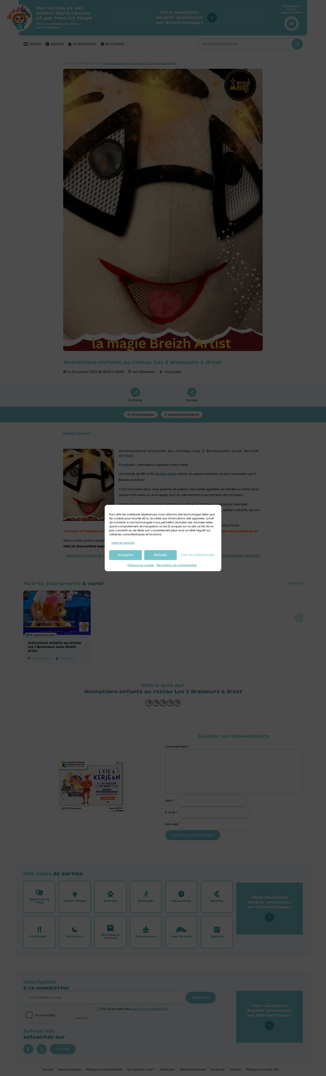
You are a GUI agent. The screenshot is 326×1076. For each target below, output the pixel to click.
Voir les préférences (197, 555)
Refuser (160, 555)
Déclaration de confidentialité (176, 565)
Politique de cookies (141, 565)
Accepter (125, 555)
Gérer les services (123, 543)
